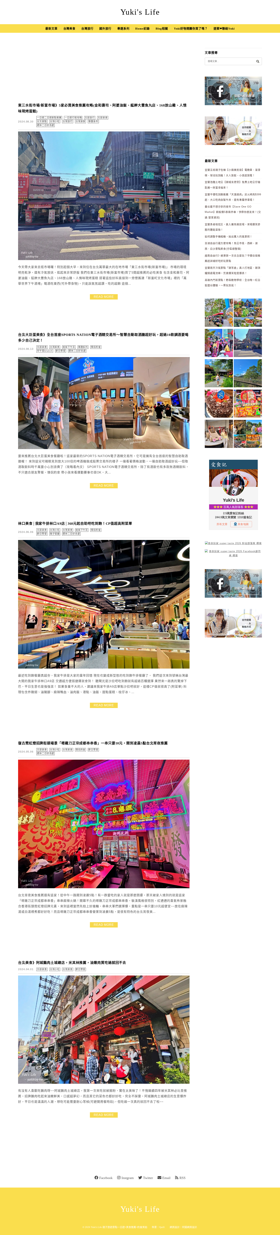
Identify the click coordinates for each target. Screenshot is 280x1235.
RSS (182, 1178)
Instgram (128, 1178)
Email (166, 1178)
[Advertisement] (104, 70)
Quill (162, 1227)
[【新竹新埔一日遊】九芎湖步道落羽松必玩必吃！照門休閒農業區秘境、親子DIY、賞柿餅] (248, 434)
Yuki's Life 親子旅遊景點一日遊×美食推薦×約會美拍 (119, 1227)
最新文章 (51, 28)
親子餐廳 (55, 534)
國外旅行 (105, 28)
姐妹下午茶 (69, 347)
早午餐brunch (45, 351)
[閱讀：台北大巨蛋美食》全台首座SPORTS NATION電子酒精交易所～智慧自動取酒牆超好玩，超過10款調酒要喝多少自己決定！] (104, 448)
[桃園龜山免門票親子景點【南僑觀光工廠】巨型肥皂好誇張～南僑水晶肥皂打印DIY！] (219, 434)
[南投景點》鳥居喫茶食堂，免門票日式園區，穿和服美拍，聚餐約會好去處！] (219, 374)
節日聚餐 (61, 351)
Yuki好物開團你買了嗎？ (191, 28)
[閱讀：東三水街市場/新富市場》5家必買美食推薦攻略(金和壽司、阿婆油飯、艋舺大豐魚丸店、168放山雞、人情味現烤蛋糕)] (104, 259)
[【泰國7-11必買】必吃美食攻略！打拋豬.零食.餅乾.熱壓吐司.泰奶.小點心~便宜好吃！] (248, 404)
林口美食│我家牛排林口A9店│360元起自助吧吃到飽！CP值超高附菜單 (75, 523)
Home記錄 (142, 28)
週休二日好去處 (45, 125)
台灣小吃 (55, 121)
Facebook (106, 1178)
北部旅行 (90, 117)
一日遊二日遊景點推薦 (49, 117)
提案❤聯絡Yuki (224, 28)
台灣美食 (69, 28)
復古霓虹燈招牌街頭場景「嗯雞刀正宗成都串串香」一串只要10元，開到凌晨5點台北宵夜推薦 (93, 743)
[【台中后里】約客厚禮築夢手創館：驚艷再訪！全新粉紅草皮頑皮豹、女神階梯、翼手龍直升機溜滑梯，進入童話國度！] (219, 343)
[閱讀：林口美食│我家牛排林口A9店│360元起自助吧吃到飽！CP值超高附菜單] (104, 667)
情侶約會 (96, 347)
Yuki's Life (140, 12)
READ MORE (104, 296)
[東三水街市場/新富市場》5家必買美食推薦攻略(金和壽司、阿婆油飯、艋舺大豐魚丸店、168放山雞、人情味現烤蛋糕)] (248, 343)
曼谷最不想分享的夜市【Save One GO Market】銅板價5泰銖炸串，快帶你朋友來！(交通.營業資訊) (233, 212)
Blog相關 (162, 28)
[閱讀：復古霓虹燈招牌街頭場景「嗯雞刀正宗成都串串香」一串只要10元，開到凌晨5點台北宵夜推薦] (104, 887)
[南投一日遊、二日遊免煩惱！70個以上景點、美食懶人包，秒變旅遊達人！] (248, 313)
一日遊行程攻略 (73, 117)
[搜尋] (258, 61)
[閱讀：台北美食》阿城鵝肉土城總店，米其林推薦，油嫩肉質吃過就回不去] (104, 1082)
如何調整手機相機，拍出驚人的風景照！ (228, 236)
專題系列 (123, 28)
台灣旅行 (87, 28)
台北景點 (42, 121)
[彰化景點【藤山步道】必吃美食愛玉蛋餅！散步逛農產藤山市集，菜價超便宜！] (219, 313)
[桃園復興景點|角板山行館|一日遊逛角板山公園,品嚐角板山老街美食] (248, 374)
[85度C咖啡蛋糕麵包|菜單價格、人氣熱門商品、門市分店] (219, 404)
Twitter (148, 1178)
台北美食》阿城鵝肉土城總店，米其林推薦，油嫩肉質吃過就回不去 (72, 963)
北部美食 (103, 117)
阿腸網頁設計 (189, 1227)
